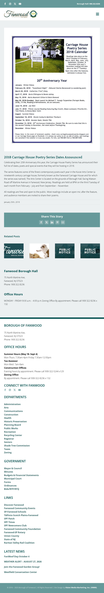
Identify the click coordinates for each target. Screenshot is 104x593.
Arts (6, 407)
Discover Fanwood (14, 504)
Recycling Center (13, 435)
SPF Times (9, 522)
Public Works (11, 428)
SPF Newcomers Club (15, 525)
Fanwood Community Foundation (22, 529)
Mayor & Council (13, 468)
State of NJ (9, 539)
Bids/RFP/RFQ (11, 488)
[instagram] (10, 4)
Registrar (9, 438)
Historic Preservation (15, 421)
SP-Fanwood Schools (15, 511)
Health (7, 417)
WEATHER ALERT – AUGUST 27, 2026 (23, 561)
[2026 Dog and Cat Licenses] (39, 244)
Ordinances (10, 485)
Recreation (10, 431)
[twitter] (15, 4)
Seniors (8, 442)
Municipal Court (13, 478)
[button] (6, 251)
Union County (11, 535)
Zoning (8, 452)
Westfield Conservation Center (20, 572)
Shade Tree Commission (17, 445)
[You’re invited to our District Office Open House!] (14, 244)
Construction (11, 414)
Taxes (7, 449)
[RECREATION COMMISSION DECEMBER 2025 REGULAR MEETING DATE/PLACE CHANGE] (90, 244)
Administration (12, 404)
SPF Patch (9, 518)
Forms (7, 482)
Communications (13, 411)
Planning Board (12, 424)
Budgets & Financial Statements (21, 475)
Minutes (8, 471)
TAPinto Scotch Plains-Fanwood (21, 515)
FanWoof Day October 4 (16, 556)
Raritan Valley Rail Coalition (19, 542)
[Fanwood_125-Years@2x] (21, 11)
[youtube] (20, 4)
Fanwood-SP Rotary (14, 532)
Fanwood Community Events (19, 508)
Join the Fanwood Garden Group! (22, 566)
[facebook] (5, 4)
